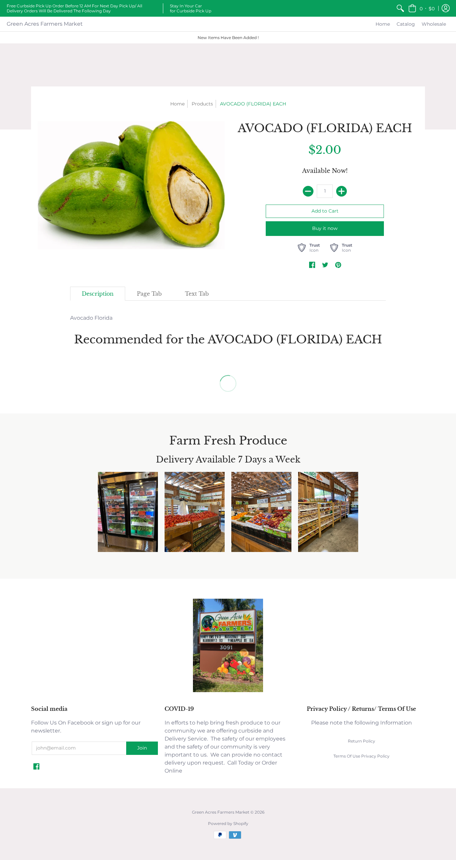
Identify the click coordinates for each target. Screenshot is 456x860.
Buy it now (324, 228)
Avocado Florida (91, 318)
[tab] (97, 294)
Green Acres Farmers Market (45, 24)
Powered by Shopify (228, 823)
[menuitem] (400, 8)
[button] (421, 8)
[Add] (341, 191)
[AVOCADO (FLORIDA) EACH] (131, 185)
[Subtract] (308, 191)
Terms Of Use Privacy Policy (361, 756)
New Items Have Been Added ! (228, 37)
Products (202, 104)
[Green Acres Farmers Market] (228, 691)
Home (177, 104)
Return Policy (361, 741)
